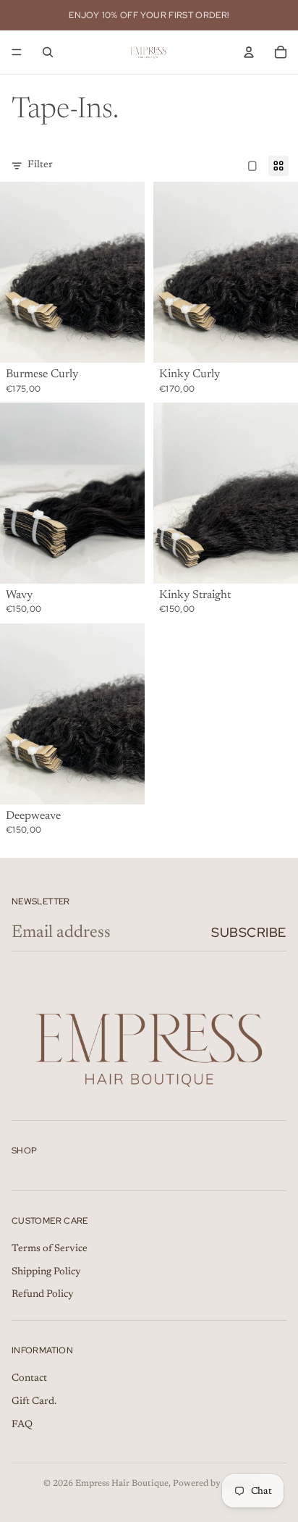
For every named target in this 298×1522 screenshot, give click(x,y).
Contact (29, 1379)
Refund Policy (43, 1295)
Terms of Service (50, 1249)
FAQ (22, 1425)
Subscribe (248, 932)
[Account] (249, 52)
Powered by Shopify (214, 1483)
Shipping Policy (46, 1272)
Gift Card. (34, 1402)
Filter (40, 165)
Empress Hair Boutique (122, 1483)
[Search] (48, 52)
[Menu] (16, 52)
